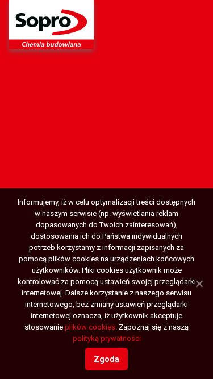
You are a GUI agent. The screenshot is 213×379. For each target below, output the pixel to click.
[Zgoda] (198, 283)
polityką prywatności (107, 338)
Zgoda (106, 359)
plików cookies (90, 327)
